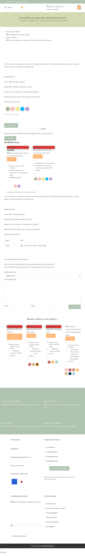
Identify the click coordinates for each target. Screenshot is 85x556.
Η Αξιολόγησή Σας (10, 279)
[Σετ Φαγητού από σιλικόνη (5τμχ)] (18, 34)
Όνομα (6, 306)
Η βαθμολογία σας (10, 272)
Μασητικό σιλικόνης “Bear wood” (35, 351)
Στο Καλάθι (11, 125)
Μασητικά (12, 344)
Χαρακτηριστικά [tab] (19, 192)
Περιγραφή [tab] (10, 192)
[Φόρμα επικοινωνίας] (12, 462)
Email (33, 306)
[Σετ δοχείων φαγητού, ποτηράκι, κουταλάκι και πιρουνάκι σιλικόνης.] (29, 40)
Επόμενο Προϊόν (11, 37)
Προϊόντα (17, 166)
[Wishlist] (21, 7)
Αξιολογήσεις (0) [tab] (30, 192)
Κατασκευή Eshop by (42, 546)
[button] (11, 114)
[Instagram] (21, 482)
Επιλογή (11, 159)
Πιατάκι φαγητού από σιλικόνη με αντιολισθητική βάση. (18, 172)
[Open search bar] (14, 7)
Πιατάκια (12, 166)
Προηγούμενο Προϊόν (13, 31)
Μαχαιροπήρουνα (36, 133)
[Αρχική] (17, 20)
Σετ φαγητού (71, 345)
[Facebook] (14, 481)
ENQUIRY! (10, 138)
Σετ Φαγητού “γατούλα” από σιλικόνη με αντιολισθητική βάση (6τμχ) (74, 354)
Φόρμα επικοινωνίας (17, 465)
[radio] (8, 109)
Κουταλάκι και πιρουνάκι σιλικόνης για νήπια (54, 20)
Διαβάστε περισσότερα (15, 337)
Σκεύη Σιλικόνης (47, 133)
